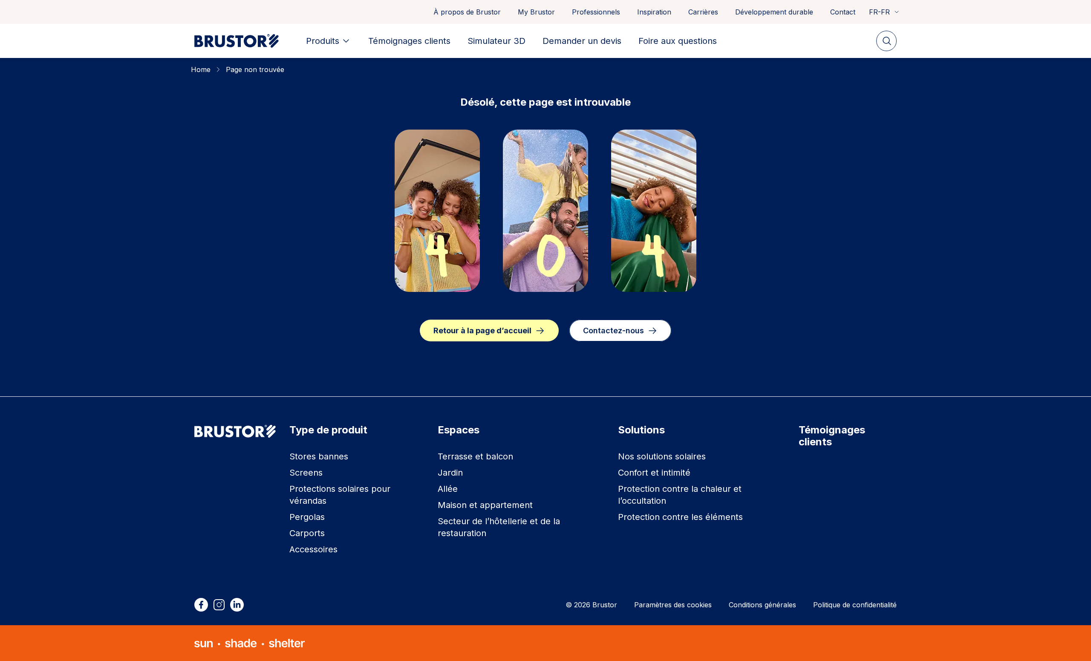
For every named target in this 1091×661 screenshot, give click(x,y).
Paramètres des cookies (673, 604)
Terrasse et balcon (475, 456)
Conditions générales (762, 604)
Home (201, 69)
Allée (448, 489)
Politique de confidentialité (855, 604)
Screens (306, 473)
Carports (307, 533)
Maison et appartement (485, 505)
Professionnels (596, 12)
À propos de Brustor (467, 12)
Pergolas (307, 517)
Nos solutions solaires (662, 456)
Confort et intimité (654, 473)
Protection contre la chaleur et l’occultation (680, 495)
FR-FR (879, 12)
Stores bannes (318, 456)
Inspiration (654, 12)
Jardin (450, 473)
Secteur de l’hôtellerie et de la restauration (499, 527)
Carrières (703, 12)
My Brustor (536, 12)
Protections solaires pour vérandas (339, 495)
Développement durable (774, 12)
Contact (842, 12)
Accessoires (313, 549)
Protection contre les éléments (680, 517)
